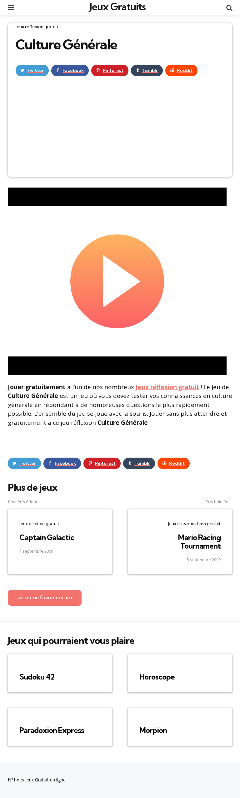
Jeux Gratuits (118, 6)
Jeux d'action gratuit (39, 523)
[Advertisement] (120, 130)
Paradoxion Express (51, 730)
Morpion (153, 730)
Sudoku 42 (36, 676)
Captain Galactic (46, 537)
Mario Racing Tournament (199, 541)
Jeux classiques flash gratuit (194, 523)
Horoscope (157, 676)
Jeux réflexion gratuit (37, 26)
